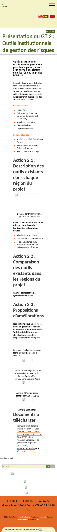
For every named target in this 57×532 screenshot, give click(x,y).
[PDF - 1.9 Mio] (27, 364)
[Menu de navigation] (52, 4)
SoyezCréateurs (23, 519)
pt (53, 16)
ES (50, 31)
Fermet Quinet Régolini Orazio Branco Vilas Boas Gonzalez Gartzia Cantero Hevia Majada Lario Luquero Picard (29, 431)
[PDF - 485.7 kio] (27, 403)
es (45, 16)
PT (53, 31)
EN (47, 31)
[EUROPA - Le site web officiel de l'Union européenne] (28, 475)
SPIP (37, 519)
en (40, 16)
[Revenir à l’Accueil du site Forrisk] (5, 5)
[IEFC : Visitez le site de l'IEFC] (28, 493)
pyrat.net (43, 517)
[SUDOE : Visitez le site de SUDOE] (28, 487)
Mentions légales (24, 517)
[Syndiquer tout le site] (45, 529)
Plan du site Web (6, 458)
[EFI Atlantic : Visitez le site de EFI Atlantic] (28, 481)
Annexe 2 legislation (26, 448)
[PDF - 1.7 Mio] (27, 386)
